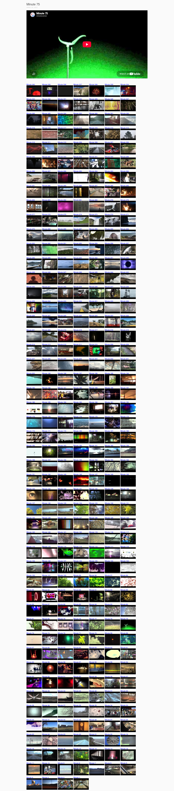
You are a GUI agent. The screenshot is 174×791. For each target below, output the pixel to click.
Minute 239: (77, 286)
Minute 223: (109, 315)
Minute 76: (109, 618)
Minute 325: (46, 113)
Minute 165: (30, 445)
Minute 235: (30, 301)
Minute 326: (30, 113)
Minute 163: (62, 445)
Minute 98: (93, 575)
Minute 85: (77, 604)
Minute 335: (109, 84)
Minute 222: (125, 315)
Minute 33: (124, 705)
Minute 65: (62, 647)
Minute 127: (77, 517)
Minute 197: (77, 373)
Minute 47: (124, 676)
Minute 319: (30, 128)
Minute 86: (62, 604)
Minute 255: (46, 258)
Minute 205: (62, 359)
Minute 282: (62, 200)
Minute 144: (30, 488)
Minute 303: (62, 156)
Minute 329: (93, 99)
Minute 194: (125, 373)
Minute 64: (77, 647)
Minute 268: (62, 229)
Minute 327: (125, 99)
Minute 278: (125, 200)
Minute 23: (62, 734)
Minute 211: (77, 344)
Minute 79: (62, 618)
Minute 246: (77, 272)
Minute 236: (125, 286)
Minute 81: (30, 618)
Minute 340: (30, 84)
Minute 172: (30, 431)
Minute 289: (62, 185)
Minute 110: (125, 546)
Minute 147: (93, 474)
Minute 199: (46, 373)
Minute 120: (77, 532)
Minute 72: (62, 633)
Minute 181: (109, 402)
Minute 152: (125, 460)
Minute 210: (93, 344)
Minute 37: (62, 705)
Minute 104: (109, 561)
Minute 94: (46, 590)
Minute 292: (125, 171)
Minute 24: (46, 734)
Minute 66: (46, 647)
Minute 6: (108, 763)
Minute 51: (62, 676)
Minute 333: (30, 99)
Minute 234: (46, 301)
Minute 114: (62, 546)
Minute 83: (109, 604)
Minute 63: (93, 647)
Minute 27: (109, 719)
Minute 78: (77, 618)
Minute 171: (46, 431)
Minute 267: (77, 229)
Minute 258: (109, 243)
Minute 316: (77, 128)
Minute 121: (62, 532)
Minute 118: (109, 532)
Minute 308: (93, 142)
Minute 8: (76, 763)
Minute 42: (93, 691)
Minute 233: (62, 301)
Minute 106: (77, 561)
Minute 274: (77, 214)
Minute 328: (109, 99)
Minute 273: (93, 214)
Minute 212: (62, 344)
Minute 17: (46, 748)
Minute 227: (46, 315)
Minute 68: (124, 633)
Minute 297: (46, 171)
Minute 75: (124, 618)
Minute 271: (125, 214)
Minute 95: (30, 590)
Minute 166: (125, 431)
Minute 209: (109, 344)
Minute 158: (30, 460)
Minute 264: (125, 229)
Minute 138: (125, 488)
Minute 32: (30, 719)
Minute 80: (46, 618)
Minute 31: (46, 719)
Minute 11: (30, 763)
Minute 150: (46, 474)
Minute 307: (109, 142)
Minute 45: (46, 691)
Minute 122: (46, 532)
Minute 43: (77, 691)
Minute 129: (46, 517)
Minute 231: (93, 301)
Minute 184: (62, 402)
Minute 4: (29, 777)
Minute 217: (93, 330)
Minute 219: (62, 330)
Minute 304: (46, 156)
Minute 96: (124, 575)
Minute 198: (62, 373)
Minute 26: (124, 719)
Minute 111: (109, 546)
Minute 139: (109, 488)
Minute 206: (46, 359)
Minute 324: (62, 113)
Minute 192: (46, 387)
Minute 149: (62, 474)
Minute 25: (30, 734)
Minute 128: (62, 517)
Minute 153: (109, 460)
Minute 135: (62, 503)
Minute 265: (109, 229)
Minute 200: (30, 373)
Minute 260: (77, 243)
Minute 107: (62, 561)
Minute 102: (30, 575)
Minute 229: (125, 301)
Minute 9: (61, 763)
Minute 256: (30, 258)
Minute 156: (62, 460)
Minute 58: (62, 662)
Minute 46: (30, 691)
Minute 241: (46, 286)
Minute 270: (30, 229)
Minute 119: (93, 532)
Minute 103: (125, 561)
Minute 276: (46, 214)
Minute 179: (30, 416)
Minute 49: (93, 676)
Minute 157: (46, 460)
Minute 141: (77, 488)
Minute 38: (46, 705)
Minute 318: (46, 128)
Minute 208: (125, 344)
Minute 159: (125, 445)
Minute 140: (93, 488)
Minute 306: (125, 142)
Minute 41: (109, 691)
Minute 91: (93, 590)
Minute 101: (46, 575)
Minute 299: (125, 156)
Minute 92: (77, 590)
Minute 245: (93, 272)
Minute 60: (30, 662)
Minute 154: (93, 460)
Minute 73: (46, 633)
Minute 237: (109, 286)
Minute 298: (30, 171)
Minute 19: (124, 734)
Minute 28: (93, 719)
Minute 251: (109, 258)
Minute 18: (30, 748)
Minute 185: (46, 402)
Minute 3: (45, 777)
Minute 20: (109, 734)
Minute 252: (93, 258)
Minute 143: (46, 488)
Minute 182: (93, 402)
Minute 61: (124, 647)
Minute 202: (109, 359)
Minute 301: (93, 156)
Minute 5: (124, 763)
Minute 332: (46, 99)
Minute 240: (62, 286)
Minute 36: (77, 705)
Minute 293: (109, 171)
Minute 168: (93, 431)
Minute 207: (30, 359)
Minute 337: (77, 84)
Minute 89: (124, 590)
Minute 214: (30, 344)
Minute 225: (77, 315)
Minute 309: (77, 142)
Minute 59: (46, 662)
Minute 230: (109, 301)
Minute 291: (30, 185)
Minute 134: (77, 503)
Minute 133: (93, 503)
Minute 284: (30, 200)
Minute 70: (93, 633)
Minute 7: (92, 763)
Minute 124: (125, 517)
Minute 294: (93, 171)
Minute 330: (77, 99)
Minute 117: (125, 532)
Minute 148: (77, 474)
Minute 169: (77, 431)
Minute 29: (77, 719)
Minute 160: (109, 445)
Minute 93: (62, 590)
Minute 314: (109, 128)
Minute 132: (109, 503)
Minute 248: (46, 272)
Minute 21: (93, 734)
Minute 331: (62, 99)
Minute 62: (109, 647)
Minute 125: (109, 517)
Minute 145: (125, 474)
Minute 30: (62, 719)
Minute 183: (77, 402)
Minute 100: (62, 575)
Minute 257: (125, 243)
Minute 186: (30, 402)
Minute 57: (77, 662)
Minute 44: (62, 691)
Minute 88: (30, 604)
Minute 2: (61, 777)
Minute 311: (46, 142)
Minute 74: (30, 633)
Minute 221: (30, 330)
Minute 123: (30, 532)
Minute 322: (93, 113)
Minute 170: (62, 431)
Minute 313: (125, 128)
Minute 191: (62, 387)
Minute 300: (109, 156)
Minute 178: (46, 416)
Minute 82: (124, 604)
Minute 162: (77, 445)
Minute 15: (77, 748)
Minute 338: (62, 84)
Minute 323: (77, 113)
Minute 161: (93, 445)
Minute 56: (93, 662)
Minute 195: (109, 373)
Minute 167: (109, 431)
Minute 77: (93, 618)
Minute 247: (62, 272)
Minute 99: (77, 575)
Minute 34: (109, 705)
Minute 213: (46, 344)
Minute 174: (109, 416)
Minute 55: (109, 662)
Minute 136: (46, 503)
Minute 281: (77, 200)
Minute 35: (93, 705)
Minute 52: (46, 676)
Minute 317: (62, 128)
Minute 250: (125, 258)
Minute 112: (93, 546)
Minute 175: (93, 416)
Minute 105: (93, 561)
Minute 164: (46, 445)
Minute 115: (46, 546)
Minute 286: (109, 185)
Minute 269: (46, 229)
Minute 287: (93, 185)
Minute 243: (125, 272)
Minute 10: (46, 763)
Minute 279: (109, 200)
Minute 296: (62, 171)
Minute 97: (109, 575)
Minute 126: (93, 517)
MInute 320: (125, 113)
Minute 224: (93, 315)
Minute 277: (30, 214)
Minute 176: (77, 416)
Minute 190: (77, 387)
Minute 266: (93, 229)
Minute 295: (77, 171)
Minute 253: (77, 258)
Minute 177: (62, 416)
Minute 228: (30, 315)
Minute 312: (30, 142)
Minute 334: (125, 84)
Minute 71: (77, 633)
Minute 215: (125, 330)
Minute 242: (30, 286)
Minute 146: (109, 474)
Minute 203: (93, 359)
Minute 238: (93, 286)
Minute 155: (77, 460)
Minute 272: (109, 214)
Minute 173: (125, 416)
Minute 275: (62, 214)
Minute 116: (30, 546)
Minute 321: (109, 113)
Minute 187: (125, 387)
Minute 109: (30, 561)
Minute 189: (93, 387)
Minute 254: (62, 258)
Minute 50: (77, 676)
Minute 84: (93, 604)
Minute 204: (77, 359)
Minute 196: (93, 373)
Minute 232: (77, 301)
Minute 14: (93, 748)
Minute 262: (46, 243)
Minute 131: (125, 503)
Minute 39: (30, 705)
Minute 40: (124, 691)
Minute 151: (30, 474)
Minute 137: (30, 503)
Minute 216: (109, 330)
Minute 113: (77, 546)
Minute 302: (77, 156)
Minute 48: (109, 676)
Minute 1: (76, 777)
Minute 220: (46, 330)
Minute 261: (62, 243)
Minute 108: (46, 561)
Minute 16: (62, 748)
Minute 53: (30, 676)
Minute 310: (62, 142)
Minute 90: (109, 590)
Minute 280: (93, 200)
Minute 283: (46, 200)
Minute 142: (62, 488)
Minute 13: (109, 748)
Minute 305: (30, 156)
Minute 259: (93, 243)
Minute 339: (46, 84)
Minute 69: (109, 633)
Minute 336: (93, 84)
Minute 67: (30, 647)
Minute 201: (125, 359)
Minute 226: (62, 315)
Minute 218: (77, 330)
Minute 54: (124, 662)
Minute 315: (93, 128)
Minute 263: (30, 243)
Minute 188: (109, 387)
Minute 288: (77, 185)
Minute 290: (46, 185)
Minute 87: (46, 604)
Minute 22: (77, 734)
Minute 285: (125, 185)
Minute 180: (125, 402)
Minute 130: (30, 517)
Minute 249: (30, 272)
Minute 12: (124, 748)
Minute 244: (109, 272)
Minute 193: (30, 387)
